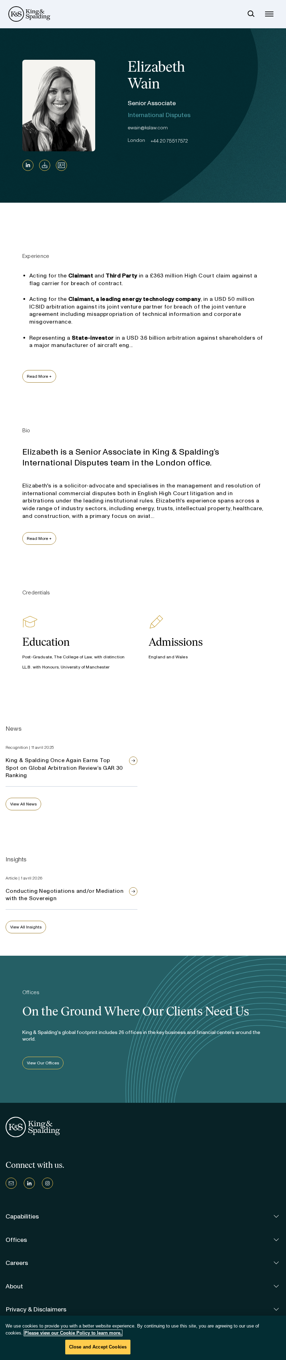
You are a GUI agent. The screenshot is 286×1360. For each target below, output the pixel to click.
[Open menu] (269, 14)
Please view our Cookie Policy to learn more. (73, 1333)
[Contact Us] (11, 1183)
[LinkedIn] (27, 165)
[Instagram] (47, 1183)
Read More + (39, 376)
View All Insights (26, 927)
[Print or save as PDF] (44, 165)
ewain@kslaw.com (148, 128)
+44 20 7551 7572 (169, 141)
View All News (23, 804)
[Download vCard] (61, 165)
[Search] (251, 14)
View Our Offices (43, 1063)
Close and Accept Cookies (98, 1347)
